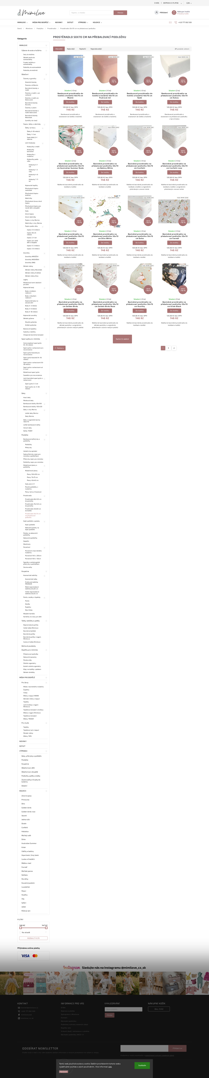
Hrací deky (27, 397)
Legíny (25, 280)
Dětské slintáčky (29, 672)
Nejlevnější (71, 49)
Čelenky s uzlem (31, 108)
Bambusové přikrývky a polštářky (31, 440)
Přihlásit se (177, 1048)
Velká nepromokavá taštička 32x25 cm (32, 592)
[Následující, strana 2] (168, 348)
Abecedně (58, 49)
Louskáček (26, 887)
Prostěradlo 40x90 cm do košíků (33, 510)
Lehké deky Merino (31, 413)
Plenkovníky (27, 660)
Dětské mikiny (28, 266)
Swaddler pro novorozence (32, 375)
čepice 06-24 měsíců (31, 234)
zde (110, 1067)
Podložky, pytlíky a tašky (31, 776)
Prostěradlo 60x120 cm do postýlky (33, 500)
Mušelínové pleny (31, 471)
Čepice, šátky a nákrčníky (32, 124)
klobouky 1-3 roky (33, 170)
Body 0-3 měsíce (31, 306)
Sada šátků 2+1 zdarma (32, 138)
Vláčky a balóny (28, 851)
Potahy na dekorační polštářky (30, 534)
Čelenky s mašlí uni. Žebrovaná (32, 99)
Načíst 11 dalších (122, 339)
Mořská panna (27, 871)
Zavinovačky (27, 567)
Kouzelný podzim (28, 883)
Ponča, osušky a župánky (31, 597)
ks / (159, 1009)
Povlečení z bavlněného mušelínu (33, 552)
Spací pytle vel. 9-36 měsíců (32, 388)
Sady (27, 211)
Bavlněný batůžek (29, 631)
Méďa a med (26, 863)
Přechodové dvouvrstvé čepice (33, 202)
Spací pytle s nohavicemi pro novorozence (33, 349)
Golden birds (26, 808)
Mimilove (23, 45)
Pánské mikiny (28, 733)
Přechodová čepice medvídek (31, 189)
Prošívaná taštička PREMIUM (31, 583)
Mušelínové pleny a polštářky (30, 466)
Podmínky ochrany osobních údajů (74, 1024)
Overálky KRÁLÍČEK (31, 256)
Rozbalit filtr (33, 938)
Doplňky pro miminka (30, 650)
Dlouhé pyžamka (31, 322)
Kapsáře (26, 541)
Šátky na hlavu (30, 128)
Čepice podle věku (31, 226)
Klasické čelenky (31, 82)
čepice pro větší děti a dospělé (32, 241)
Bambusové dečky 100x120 (32, 406)
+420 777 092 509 (28, 1011)
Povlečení (26, 547)
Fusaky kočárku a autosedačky (29, 63)
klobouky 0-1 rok (33, 165)
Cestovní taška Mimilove (31, 642)
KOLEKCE (22, 791)
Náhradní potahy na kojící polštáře (32, 528)
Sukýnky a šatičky (29, 332)
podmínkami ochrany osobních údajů (159, 1055)
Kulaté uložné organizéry (32, 666)
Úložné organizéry (29, 663)
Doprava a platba (171, 3)
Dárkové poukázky (29, 646)
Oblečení (25, 74)
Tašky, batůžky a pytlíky (31, 621)
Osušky (27, 604)
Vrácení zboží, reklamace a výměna (75, 1031)
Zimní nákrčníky (30, 217)
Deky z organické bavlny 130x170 (31, 421)
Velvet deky (27, 428)
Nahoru (60, 348)
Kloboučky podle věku (32, 160)
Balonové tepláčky (29, 329)
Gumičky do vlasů (31, 120)
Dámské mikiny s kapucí (31, 699)
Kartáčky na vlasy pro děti (32, 617)
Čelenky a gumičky (29, 78)
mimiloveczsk (26, 1015)
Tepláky (26, 702)
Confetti (25, 827)
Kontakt (64, 1018)
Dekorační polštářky (30, 538)
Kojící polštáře (30, 525)
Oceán (24, 823)
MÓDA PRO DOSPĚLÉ (27, 677)
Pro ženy (25, 682)
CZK (188, 3)
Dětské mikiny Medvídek (33, 270)
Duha (24, 839)
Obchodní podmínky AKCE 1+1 (72, 1035)
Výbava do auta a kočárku (31, 50)
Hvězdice (25, 831)
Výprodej (23, 751)
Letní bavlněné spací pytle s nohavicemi (33, 379)
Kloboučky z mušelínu (31, 155)
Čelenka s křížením (31, 85)
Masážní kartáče (29, 614)
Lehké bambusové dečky (31, 425)
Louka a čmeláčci (28, 859)
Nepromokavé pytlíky (30, 625)
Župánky (28, 607)
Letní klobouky (30, 143)
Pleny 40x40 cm (32, 480)
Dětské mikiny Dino (31, 276)
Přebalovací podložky (30, 654)
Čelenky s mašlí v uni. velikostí (32, 94)
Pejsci (24, 891)
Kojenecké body (28, 287)
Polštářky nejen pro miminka (33, 462)
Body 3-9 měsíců (31, 309)
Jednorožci (26, 819)
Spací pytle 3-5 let (31, 384)
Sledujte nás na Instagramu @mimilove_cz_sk (114, 967)
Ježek (24, 907)
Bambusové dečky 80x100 (32, 403)
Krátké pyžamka (30, 325)
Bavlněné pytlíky (29, 634)
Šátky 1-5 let (31, 134)
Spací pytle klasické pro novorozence (31, 353)
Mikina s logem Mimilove (32, 713)
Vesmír (24, 816)
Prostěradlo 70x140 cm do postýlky (33, 505)
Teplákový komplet (30, 716)
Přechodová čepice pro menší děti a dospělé (33, 207)
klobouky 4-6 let (33, 175)
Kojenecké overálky (30, 315)
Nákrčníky (28, 198)
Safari (24, 903)
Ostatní (24, 786)
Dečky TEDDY (27, 431)
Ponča (27, 601)
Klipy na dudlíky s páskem (32, 669)
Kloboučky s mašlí (33, 147)
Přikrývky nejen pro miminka (33, 459)
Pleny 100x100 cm (33, 474)
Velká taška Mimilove (30, 628)
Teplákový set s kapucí (31, 730)
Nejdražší (82, 49)
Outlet (22, 746)
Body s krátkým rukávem (30, 292)
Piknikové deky (28, 400)
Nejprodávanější (96, 49)
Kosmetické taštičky (30, 575)
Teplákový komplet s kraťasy (33, 710)
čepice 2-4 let (32, 238)
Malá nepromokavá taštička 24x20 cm (32, 588)
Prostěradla (27, 495)
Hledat (120, 13)
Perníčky (25, 879)
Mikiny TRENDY (28, 719)
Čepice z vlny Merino (32, 220)
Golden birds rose (28, 812)
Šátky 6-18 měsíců (33, 131)
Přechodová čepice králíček (31, 194)
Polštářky (28, 444)
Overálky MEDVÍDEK (32, 259)
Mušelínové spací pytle (31, 372)
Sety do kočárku (28, 54)
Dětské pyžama (28, 318)
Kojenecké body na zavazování (31, 302)
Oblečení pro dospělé (30, 772)
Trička (25, 693)
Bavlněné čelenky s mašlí (32, 89)
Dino (23, 804)
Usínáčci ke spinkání (30, 451)
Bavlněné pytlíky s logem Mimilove (32, 638)
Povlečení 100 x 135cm (33, 559)
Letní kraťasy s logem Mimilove (30, 706)
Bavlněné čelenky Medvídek (31, 116)
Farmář (24, 867)
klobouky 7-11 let (33, 180)
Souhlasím (142, 1065)
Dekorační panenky (30, 657)
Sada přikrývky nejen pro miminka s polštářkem (32, 455)
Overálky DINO (30, 262)
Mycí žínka (28, 610)
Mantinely (26, 544)
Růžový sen (26, 911)
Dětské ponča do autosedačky (29, 58)
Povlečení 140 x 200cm (33, 556)
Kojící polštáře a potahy (31, 521)
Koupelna (25, 571)
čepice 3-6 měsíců (33, 249)
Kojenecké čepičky (31, 185)
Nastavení (63, 1072)
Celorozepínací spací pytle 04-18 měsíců (32, 344)
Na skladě (34, 932)
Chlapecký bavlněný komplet (33, 335)
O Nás (156, 3)
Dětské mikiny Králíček (33, 273)
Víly (23, 899)
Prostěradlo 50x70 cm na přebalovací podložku (33, 515)
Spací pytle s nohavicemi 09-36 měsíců (33, 363)
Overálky (26, 253)
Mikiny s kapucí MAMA (31, 696)
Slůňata (25, 875)
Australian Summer (29, 843)
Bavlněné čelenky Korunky (31, 104)
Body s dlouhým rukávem (30, 297)
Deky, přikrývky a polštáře (32, 756)
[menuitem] (23, 22)
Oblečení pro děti (28, 768)
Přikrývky (28, 447)
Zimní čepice (29, 214)
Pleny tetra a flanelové (33, 492)
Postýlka (25, 435)
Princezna (25, 800)
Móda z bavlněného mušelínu (33, 687)
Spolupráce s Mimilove (70, 1014)
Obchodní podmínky (68, 1021)
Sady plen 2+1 (30, 484)
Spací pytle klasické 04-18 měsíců (32, 358)
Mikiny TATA (27, 736)
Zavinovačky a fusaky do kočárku (31, 781)
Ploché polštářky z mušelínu (31, 488)
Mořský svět (26, 835)
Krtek (24, 847)
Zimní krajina (26, 796)
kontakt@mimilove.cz (29, 1008)
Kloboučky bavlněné (30, 150)
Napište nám (66, 1028)
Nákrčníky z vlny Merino (33, 223)
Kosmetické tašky (31, 579)
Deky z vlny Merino (30, 409)
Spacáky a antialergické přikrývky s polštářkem (31, 563)
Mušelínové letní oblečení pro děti (32, 283)
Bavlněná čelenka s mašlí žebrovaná (32, 111)
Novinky (22, 741)
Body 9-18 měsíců (31, 312)
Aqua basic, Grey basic (30, 855)
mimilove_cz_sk (27, 1018)
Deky (23, 393)
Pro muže (25, 723)
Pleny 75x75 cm (32, 477)
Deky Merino (29, 416)
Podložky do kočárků (30, 70)
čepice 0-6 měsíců (33, 230)
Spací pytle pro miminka (31, 339)
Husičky (24, 895)
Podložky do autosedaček (32, 67)
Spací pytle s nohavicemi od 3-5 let (33, 368)
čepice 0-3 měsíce (33, 246)
